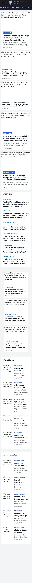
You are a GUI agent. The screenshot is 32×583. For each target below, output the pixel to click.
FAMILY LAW (25, 7)
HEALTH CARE (15, 7)
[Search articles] (2, 2)
